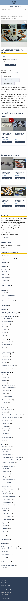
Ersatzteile (6, 468)
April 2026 (5, 280)
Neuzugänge (4, 270)
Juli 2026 (4, 274)
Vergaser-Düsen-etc (7, 466)
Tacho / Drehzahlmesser (9, 295)
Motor (2, 445)
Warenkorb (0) (17, 6)
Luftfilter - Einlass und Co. (9, 489)
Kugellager (4, 309)
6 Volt (5, 433)
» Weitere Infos (5, 237)
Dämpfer (4, 380)
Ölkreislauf (5, 528)
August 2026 (5, 271)
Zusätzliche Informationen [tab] (10, 80)
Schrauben (5, 324)
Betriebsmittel (5, 539)
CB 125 (4, 567)
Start (2, 16)
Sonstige (4, 292)
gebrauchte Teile (6, 342)
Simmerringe (5, 486)
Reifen (4, 374)
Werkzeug (4, 543)
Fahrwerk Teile (5, 372)
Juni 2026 (5, 277)
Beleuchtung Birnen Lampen (10, 429)
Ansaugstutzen (7, 482)
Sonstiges (5, 402)
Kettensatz (6, 390)
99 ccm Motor (7, 493)
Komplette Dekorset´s (17, 16)
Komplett (5, 451)
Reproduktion (5, 255)
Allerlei (4, 531)
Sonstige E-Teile (6, 437)
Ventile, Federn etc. (8, 462)
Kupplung (4, 523)
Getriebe (4, 525)
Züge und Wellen (6, 400)
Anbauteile (5, 426)
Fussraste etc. (6, 354)
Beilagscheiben (6, 318)
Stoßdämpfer (5, 359)
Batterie (4, 412)
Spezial (4, 329)
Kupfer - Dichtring (8, 505)
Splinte (4, 327)
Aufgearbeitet (6, 344)
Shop (5, 16)
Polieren (4, 557)
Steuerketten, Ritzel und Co (11, 460)
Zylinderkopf (5, 449)
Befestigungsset (6, 321)
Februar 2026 (6, 286)
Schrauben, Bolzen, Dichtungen (12, 457)
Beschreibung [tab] (7, 76)
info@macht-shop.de (9, 589)
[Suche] (26, 9)
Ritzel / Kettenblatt (8, 387)
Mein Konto (10, 6)
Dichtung (4, 492)
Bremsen (4, 383)
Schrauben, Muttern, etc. (8, 316)
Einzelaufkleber (6, 298)
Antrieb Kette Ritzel (7, 386)
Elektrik (3, 407)
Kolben (5, 510)
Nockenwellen (7, 454)
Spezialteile (4, 305)
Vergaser (5, 477)
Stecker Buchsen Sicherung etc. (11, 417)
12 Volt (5, 431)
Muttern (4, 332)
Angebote (4, 262)
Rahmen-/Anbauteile (7, 352)
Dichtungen (6, 474)
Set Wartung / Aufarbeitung (9, 312)
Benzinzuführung (8, 479)
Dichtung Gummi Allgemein (10, 496)
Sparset (3, 536)
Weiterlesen (20, 141)
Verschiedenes (6, 368)
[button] (25, 22)
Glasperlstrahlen (6, 554)
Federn (4, 335)
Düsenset (6, 471)
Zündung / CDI (6, 420)
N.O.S (3, 347)
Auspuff (4, 362)
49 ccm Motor (7, 502)
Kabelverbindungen (7, 409)
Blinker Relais (5, 423)
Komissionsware (5, 562)
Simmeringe (5, 377)
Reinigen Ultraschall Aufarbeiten (11, 549)
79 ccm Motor (7, 499)
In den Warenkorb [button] (7, 141)
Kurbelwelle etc (6, 446)
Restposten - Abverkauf (8, 258)
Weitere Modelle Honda (7, 565)
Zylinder (4, 508)
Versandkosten (14, 59)
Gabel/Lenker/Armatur (8, 365)
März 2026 (5, 283)
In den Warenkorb (10, 64)
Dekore (9, 16)
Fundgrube (4, 340)
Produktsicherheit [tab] (8, 83)
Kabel (3, 440)
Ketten (5, 393)
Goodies (3, 266)
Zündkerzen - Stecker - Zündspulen (12, 415)
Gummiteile (5, 356)
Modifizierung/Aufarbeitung (9, 547)
